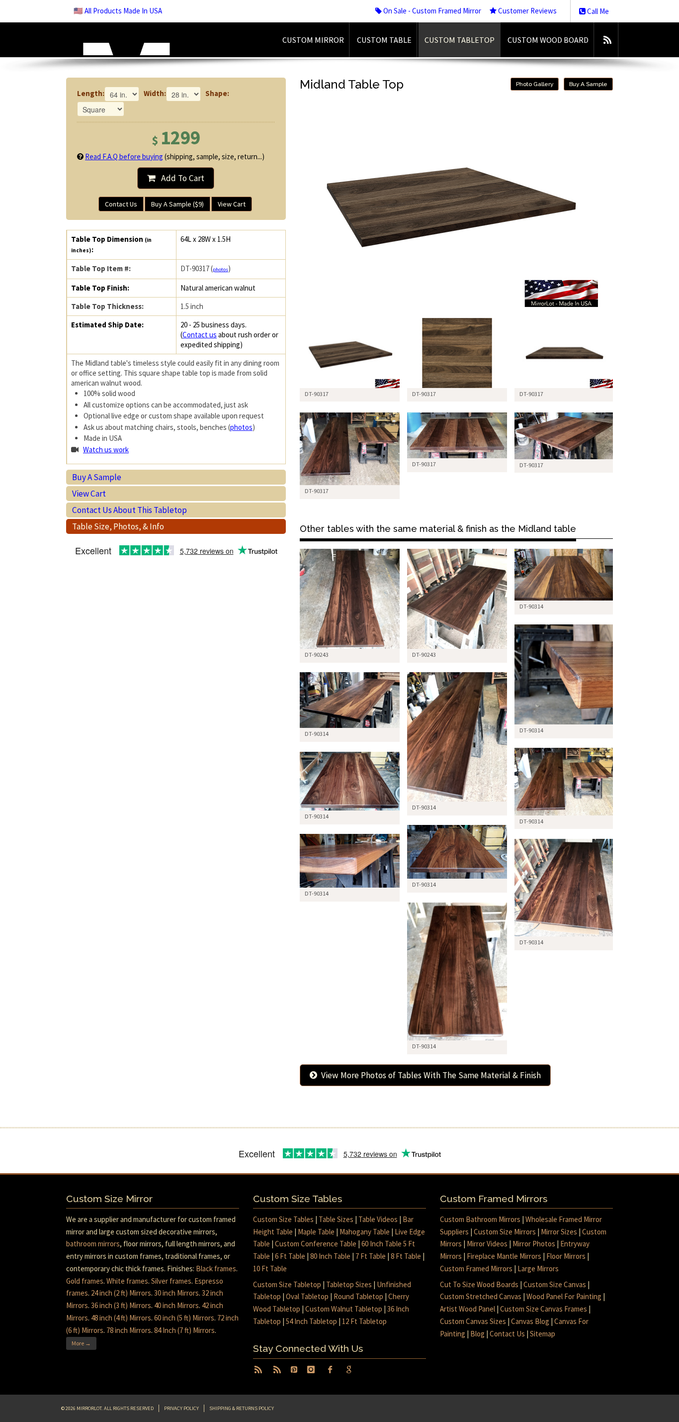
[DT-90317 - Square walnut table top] (457, 435)
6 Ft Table (290, 1256)
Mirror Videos (487, 1243)
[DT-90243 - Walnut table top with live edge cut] (350, 599)
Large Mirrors (538, 1268)
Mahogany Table (365, 1231)
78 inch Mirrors (128, 1330)
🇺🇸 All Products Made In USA (118, 10)
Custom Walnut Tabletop (343, 1309)
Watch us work (106, 449)
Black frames (216, 1268)
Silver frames (171, 1281)
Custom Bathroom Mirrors (480, 1219)
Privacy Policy (181, 1408)
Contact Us (121, 204)
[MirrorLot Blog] (607, 39)
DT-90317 (317, 491)
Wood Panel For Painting (563, 1296)
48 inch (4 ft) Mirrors (121, 1317)
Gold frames (84, 1281)
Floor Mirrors (566, 1256)
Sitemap (542, 1333)
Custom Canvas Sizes (473, 1321)
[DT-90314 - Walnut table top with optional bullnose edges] (457, 971)
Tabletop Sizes (349, 1284)
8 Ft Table (406, 1256)
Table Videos (378, 1219)
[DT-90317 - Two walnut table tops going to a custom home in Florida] (350, 448)
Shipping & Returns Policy (241, 1408)
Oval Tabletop (307, 1296)
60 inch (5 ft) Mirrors (184, 1317)
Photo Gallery (534, 84)
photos (220, 269)
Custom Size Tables (283, 1219)
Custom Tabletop (459, 40)
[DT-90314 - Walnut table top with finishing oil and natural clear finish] (564, 575)
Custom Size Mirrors (505, 1231)
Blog (477, 1333)
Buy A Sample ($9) (177, 204)
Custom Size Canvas (554, 1284)
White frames (127, 1281)
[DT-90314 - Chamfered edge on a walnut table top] (564, 674)
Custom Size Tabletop (287, 1284)
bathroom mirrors (93, 1243)
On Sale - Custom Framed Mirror (431, 10)
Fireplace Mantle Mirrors (504, 1256)
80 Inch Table (330, 1256)
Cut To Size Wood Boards (479, 1284)
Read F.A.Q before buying (124, 156)
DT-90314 (531, 606)
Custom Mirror (313, 40)
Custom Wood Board (548, 40)
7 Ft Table (370, 1256)
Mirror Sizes (559, 1231)
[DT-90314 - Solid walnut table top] (350, 700)
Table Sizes (336, 1219)
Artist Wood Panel (467, 1309)
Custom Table (384, 40)
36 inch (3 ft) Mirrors (121, 1305)
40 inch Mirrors (176, 1305)
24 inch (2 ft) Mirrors (121, 1293)
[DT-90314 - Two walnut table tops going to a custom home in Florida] (564, 781)
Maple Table (316, 1231)
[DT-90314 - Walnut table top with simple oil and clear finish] (350, 781)
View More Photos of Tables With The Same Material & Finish (429, 1075)
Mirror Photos (533, 1243)
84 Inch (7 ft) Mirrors (184, 1330)
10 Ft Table (270, 1268)
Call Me (597, 11)
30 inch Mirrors (176, 1293)
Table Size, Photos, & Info (118, 526)
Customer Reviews (527, 10)
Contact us (199, 334)
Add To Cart (179, 178)
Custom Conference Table (315, 1243)
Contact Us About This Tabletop (129, 510)
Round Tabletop (358, 1296)
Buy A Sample (96, 477)
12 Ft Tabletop (364, 1321)
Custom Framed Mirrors (476, 1268)
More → (81, 1343)
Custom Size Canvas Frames (543, 1309)
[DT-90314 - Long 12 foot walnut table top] (457, 737)
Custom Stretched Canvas (480, 1296)
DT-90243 (317, 654)
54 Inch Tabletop (311, 1321)
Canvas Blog (530, 1321)
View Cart (232, 204)
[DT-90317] (350, 353)
